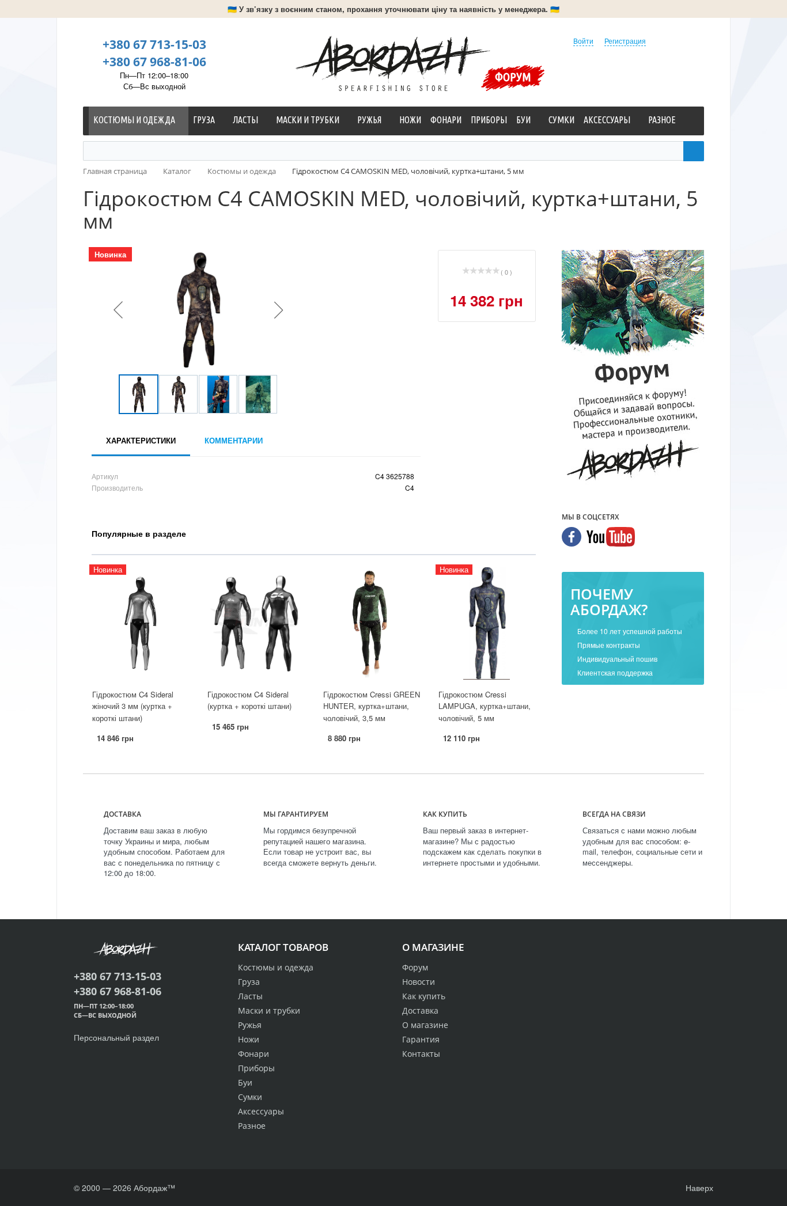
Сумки (250, 1096)
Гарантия (421, 1039)
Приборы (256, 1068)
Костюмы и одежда (275, 967)
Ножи (248, 1039)
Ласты (250, 996)
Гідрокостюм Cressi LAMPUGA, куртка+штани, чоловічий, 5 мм (484, 706)
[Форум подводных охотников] (633, 368)
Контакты (421, 1053)
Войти (583, 40)
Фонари (253, 1053)
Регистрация (625, 40)
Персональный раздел (116, 1037)
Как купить (423, 996)
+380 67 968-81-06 (154, 62)
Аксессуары (261, 1111)
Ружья (250, 1024)
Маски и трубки (269, 1010)
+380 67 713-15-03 (154, 44)
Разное (252, 1125)
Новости (418, 981)
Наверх (698, 1187)
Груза (249, 981)
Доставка (420, 1010)
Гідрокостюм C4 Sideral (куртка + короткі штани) (249, 700)
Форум (513, 77)
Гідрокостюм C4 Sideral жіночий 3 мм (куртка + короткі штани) (132, 706)
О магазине (425, 1024)
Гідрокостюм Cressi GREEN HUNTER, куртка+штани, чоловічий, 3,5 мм (371, 706)
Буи (245, 1082)
